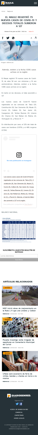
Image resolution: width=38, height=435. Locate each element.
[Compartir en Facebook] (2, 39)
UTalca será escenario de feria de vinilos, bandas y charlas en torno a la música (20, 376)
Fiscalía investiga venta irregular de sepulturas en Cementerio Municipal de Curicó (19, 342)
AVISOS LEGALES (19, 418)
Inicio (3, 11)
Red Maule (28, 204)
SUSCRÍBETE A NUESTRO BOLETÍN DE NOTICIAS (19, 251)
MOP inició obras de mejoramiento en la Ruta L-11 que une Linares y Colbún (19, 309)
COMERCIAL (19, 412)
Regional (10, 11)
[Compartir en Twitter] (8, 39)
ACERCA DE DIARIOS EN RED (19, 409)
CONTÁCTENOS (19, 415)
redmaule (6, 314)
